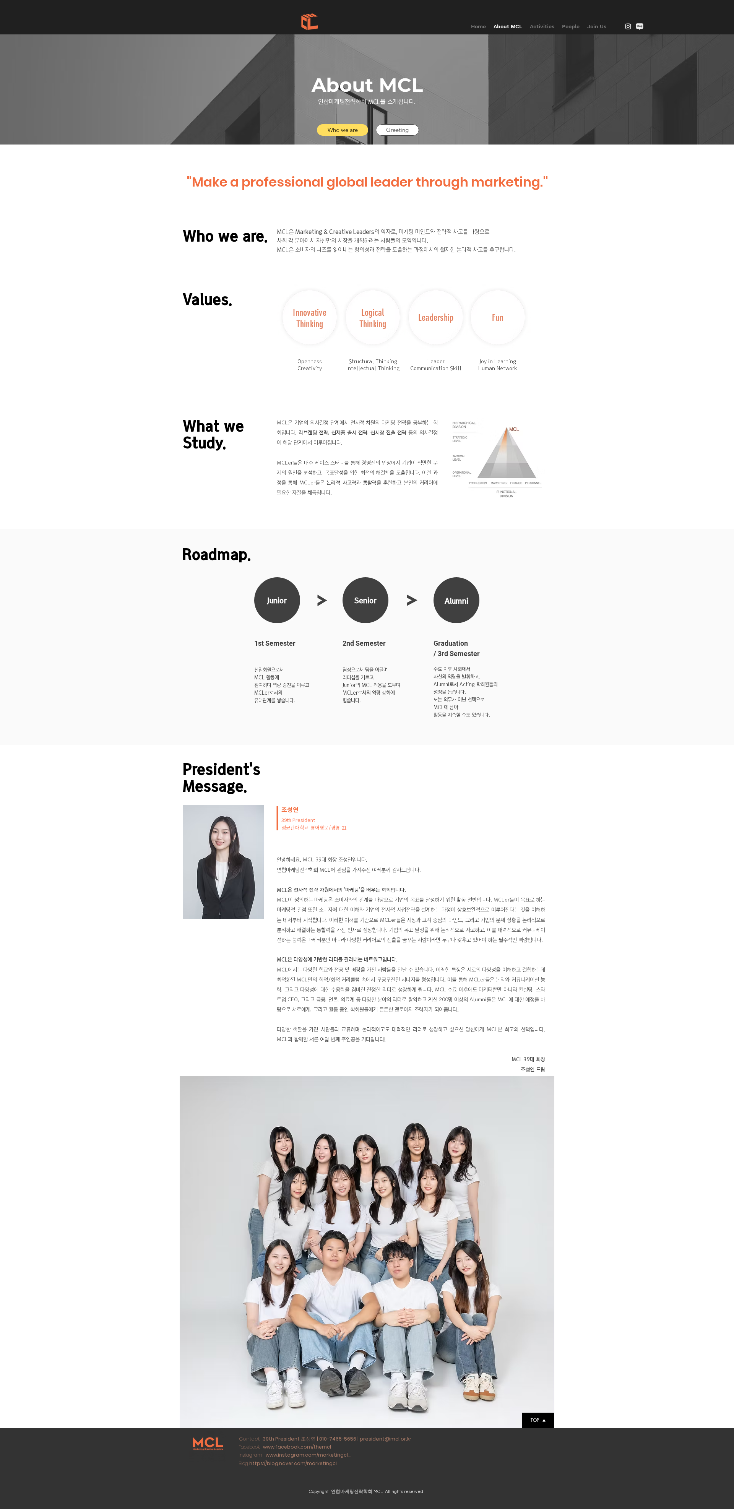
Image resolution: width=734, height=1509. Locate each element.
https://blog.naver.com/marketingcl (293, 1463)
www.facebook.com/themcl (297, 1447)
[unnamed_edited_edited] (639, 26)
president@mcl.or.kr (385, 1438)
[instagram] (628, 26)
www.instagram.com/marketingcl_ (308, 1455)
